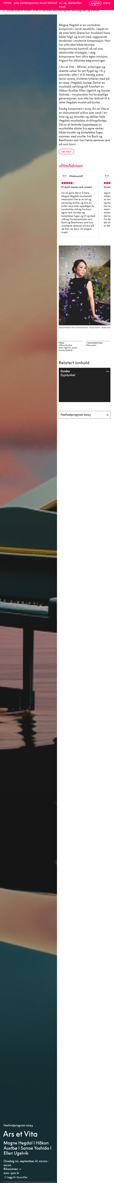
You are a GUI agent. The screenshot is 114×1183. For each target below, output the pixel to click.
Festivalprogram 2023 (18, 1125)
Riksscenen (11, 1169)
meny (106, 3)
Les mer (66, 151)
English (95, 3)
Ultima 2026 (13, 10)
